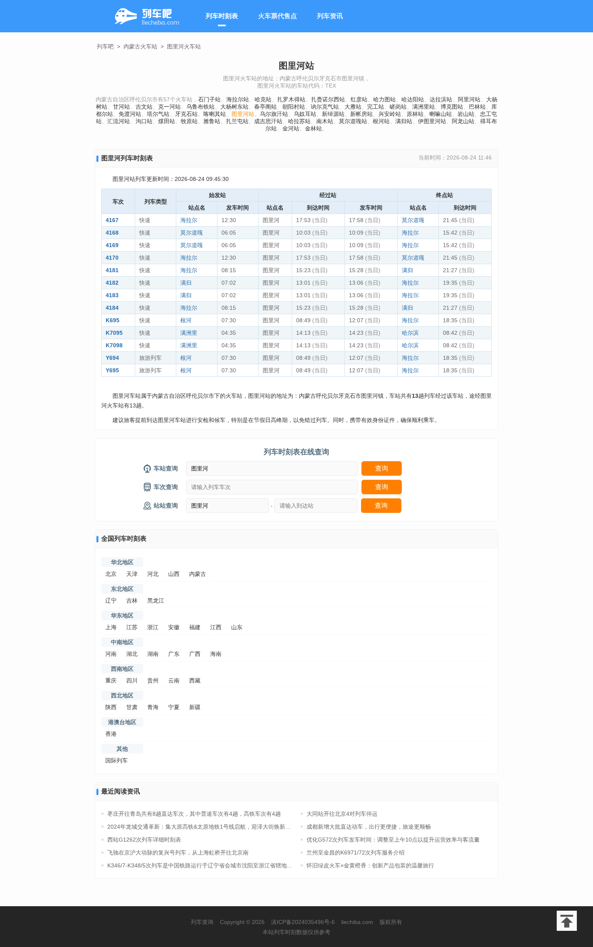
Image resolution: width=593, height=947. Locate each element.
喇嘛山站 (440, 114)
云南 (174, 680)
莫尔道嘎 (413, 220)
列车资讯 (330, 16)
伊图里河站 (432, 121)
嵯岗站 (398, 106)
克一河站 (169, 106)
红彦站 (359, 99)
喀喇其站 (214, 114)
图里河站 (243, 114)
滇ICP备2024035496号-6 (303, 922)
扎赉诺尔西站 (328, 99)
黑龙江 (155, 600)
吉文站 (144, 106)
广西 (194, 654)
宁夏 (174, 707)
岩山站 (465, 114)
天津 (132, 574)
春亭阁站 (265, 106)
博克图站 (452, 106)
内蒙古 (197, 574)
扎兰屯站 (237, 121)
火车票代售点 (277, 16)
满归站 (403, 121)
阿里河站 (469, 99)
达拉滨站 (441, 99)
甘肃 (132, 707)
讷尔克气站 (325, 106)
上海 (111, 627)
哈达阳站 (412, 99)
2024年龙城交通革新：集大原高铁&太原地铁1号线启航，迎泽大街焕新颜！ (199, 826)
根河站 (381, 121)
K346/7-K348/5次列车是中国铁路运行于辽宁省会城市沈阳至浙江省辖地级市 (199, 865)
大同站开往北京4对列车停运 (342, 814)
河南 (111, 654)
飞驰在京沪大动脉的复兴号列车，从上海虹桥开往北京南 (177, 852)
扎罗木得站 (291, 99)
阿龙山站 (463, 121)
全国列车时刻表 (123, 538)
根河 (186, 320)
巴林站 (477, 106)
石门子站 (209, 99)
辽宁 (111, 600)
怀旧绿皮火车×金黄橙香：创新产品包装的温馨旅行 (370, 865)
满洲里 (188, 333)
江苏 (132, 627)
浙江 (153, 627)
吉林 (132, 600)
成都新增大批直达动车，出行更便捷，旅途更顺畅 (369, 826)
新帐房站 (361, 114)
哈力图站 (384, 99)
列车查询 (202, 922)
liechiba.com (357, 922)
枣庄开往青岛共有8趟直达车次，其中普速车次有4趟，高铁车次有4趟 (194, 814)
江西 (215, 627)
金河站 (290, 128)
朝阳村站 (293, 106)
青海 (153, 707)
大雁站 (353, 106)
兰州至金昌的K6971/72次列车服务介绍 (356, 852)
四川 (132, 680)
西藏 (194, 680)
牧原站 (189, 121)
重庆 (111, 680)
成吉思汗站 (268, 121)
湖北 (132, 654)
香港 (111, 734)
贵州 (153, 680)
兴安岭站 (389, 114)
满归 (407, 270)
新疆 (194, 707)
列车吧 (105, 46)
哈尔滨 (410, 333)
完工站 (375, 106)
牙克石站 (186, 114)
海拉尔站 (237, 99)
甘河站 (121, 106)
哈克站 (263, 99)
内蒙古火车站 (140, 46)
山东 (236, 627)
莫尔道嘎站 (353, 121)
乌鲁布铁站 (200, 106)
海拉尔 (188, 220)
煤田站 (166, 121)
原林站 (415, 114)
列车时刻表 (222, 16)
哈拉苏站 (299, 121)
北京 (111, 574)
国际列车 (116, 760)
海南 (215, 654)
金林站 (313, 128)
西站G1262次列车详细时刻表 (144, 839)
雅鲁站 (211, 121)
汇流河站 (118, 121)
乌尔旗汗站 (274, 114)
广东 (174, 654)
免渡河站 (130, 114)
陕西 (111, 707)
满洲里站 (423, 106)
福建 (194, 627)
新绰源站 (333, 114)
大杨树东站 (234, 106)
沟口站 (144, 121)
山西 (174, 574)
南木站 (324, 121)
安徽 (174, 627)
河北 (153, 574)
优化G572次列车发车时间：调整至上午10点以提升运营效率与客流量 (393, 839)
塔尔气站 (158, 114)
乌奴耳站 (305, 114)
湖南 (153, 654)
